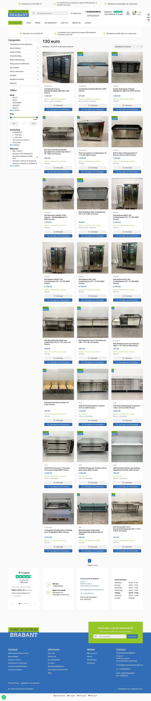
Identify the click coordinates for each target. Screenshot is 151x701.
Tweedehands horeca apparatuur (21, 44)
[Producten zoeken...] (34, 13)
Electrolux (47, 212)
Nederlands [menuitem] (60, 696)
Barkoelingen (13, 656)
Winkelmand (91, 660)
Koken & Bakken (15, 48)
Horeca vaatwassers (17, 71)
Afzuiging (13, 75)
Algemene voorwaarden (30, 683)
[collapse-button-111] (38, 64)
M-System (116, 341)
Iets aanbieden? (51, 23)
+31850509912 (93, 12)
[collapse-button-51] (38, 68)
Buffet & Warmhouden (17, 60)
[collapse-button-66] (38, 71)
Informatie (59, 105)
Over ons (64, 23)
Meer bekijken (15, 110)
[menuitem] (148, 14)
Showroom (76, 13)
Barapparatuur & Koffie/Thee (19, 64)
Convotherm (83, 150)
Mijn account (92, 653)
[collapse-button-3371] (38, 75)
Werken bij (76, 23)
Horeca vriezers (14, 660)
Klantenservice (93, 15)
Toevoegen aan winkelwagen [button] (59, 109)
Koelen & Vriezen (15, 52)
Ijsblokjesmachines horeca (18, 653)
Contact (88, 23)
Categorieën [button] (16, 23)
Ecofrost (116, 150)
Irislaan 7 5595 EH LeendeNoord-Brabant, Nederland (89, 584)
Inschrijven (132, 636)
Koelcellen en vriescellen (17, 663)
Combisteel (48, 86)
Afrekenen (91, 663)
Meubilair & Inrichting (17, 79)
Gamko (115, 86)
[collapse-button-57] (38, 60)
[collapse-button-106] (38, 52)
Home (28, 23)
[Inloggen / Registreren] (128, 13)
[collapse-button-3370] (38, 56)
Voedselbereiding (15, 56)
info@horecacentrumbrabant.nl (93, 589)
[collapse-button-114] (38, 48)
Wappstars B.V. (137, 689)
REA (80, 527)
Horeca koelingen (15, 670)
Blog (49, 673)
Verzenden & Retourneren (58, 670)
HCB (80, 403)
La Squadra (48, 527)
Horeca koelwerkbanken (17, 666)
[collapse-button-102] (38, 79)
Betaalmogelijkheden (56, 666)
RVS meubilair (14, 67)
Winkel (37, 23)
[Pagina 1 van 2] (93, 565)
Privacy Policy (13, 683)
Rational (115, 212)
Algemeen (13, 83)
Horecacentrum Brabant (24, 689)
